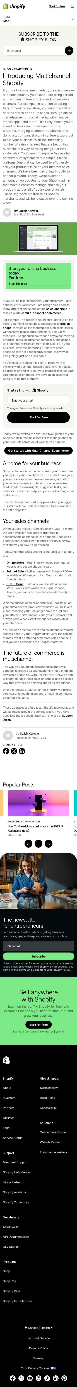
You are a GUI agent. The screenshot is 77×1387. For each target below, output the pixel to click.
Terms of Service (38, 1338)
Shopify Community (16, 1202)
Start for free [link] (38, 417)
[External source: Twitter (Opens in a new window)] (21, 1378)
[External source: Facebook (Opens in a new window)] (13, 1378)
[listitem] (38, 813)
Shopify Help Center (16, 1172)
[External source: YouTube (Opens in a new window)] (30, 1378)
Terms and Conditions (33, 969)
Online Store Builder (53, 1132)
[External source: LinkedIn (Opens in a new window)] (56, 1378)
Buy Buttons (14, 584)
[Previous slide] (28, 844)
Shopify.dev (11, 1226)
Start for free (57, 6)
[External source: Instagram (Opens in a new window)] (38, 1378)
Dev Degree (11, 1246)
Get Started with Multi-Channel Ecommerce (38, 450)
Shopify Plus (11, 1291)
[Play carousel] (38, 844)
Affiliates (8, 1118)
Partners (8, 1108)
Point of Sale (15, 571)
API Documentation (16, 1236)
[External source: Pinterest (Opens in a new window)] (64, 1378)
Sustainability (49, 1088)
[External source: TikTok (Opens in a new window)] (47, 1378)
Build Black (47, 1098)
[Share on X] (14, 751)
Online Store (15, 562)
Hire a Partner (12, 1182)
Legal (6, 1128)
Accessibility (48, 1108)
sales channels (56, 309)
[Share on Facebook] (6, 751)
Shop (6, 1271)
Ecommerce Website (53, 1152)
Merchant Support (15, 1162)
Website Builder (50, 1142)
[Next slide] (48, 844)
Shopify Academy (15, 1192)
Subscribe (38, 956)
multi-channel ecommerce (43, 313)
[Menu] (72, 6)
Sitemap (38, 1358)
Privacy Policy (61, 969)
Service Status (12, 1138)
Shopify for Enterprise (17, 1301)
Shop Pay (9, 1281)
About (7, 1088)
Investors (9, 1098)
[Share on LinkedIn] (22, 751)
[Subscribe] (69, 50)
